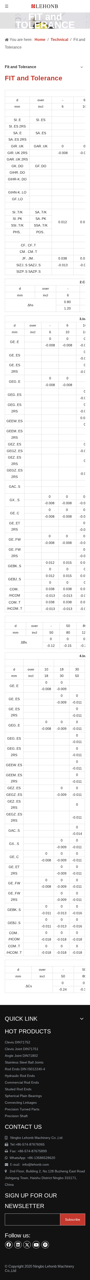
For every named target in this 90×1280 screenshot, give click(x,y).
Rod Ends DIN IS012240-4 (25, 1069)
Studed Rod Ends (18, 1089)
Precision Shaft (16, 1116)
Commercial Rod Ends (22, 1082)
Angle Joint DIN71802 (21, 1056)
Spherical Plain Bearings (23, 1096)
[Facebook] (9, 1244)
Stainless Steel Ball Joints (24, 1062)
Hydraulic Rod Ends (20, 1076)
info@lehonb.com (35, 1164)
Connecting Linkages (21, 1102)
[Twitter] (27, 1244)
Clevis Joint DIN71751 (21, 1049)
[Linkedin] (18, 1244)
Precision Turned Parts (22, 1109)
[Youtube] (36, 1244)
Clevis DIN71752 (17, 1042)
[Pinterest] (45, 1244)
